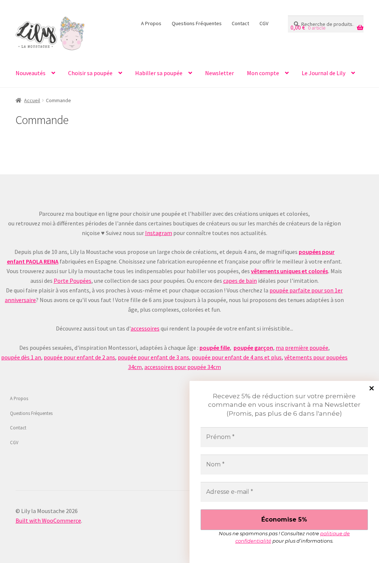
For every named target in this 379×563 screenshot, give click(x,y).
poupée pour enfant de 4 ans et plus (237, 357)
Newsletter (219, 73)
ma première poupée (302, 347)
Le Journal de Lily (323, 73)
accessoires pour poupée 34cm (182, 367)
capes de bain (240, 280)
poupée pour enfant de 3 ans (153, 357)
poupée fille (214, 347)
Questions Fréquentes (197, 23)
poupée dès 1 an (21, 357)
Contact (240, 23)
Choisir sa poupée (90, 73)
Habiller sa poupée (158, 73)
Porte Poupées (72, 280)
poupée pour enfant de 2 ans (79, 357)
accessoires (145, 328)
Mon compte (263, 73)
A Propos (151, 23)
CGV (263, 23)
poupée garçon (253, 347)
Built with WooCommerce (48, 520)
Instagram (158, 233)
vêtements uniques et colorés (289, 271)
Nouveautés (31, 73)
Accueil (32, 100)
